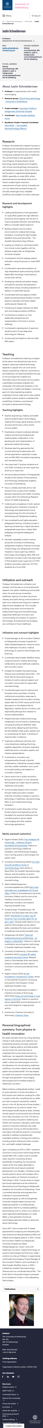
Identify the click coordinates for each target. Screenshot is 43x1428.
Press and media (9, 1403)
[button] (14, 16)
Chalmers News (22, 1015)
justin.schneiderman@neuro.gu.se (10, 49)
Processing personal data (10, 1415)
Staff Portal (8, 1390)
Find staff (28, 21)
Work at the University (11, 1398)
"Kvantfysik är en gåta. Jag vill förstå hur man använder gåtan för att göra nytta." (21, 918)
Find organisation (9, 1361)
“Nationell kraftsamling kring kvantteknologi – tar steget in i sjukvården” (21, 938)
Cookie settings (8, 1419)
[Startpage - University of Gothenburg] (35, 1419)
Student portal (9, 1387)
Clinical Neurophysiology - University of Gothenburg (22, 100)
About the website (10, 1410)
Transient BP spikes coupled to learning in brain (20, 956)
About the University (14, 21)
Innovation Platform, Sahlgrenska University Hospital (21, 110)
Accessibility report (10, 1423)
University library (10, 1394)
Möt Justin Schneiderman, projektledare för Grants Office (22, 890)
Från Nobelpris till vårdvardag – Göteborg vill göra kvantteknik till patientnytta (22, 842)
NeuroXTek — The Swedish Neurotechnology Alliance (16, 127)
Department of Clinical (17, 41)
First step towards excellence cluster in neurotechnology (22, 864)
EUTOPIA (6, 1407)
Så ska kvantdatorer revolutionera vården (19, 975)
